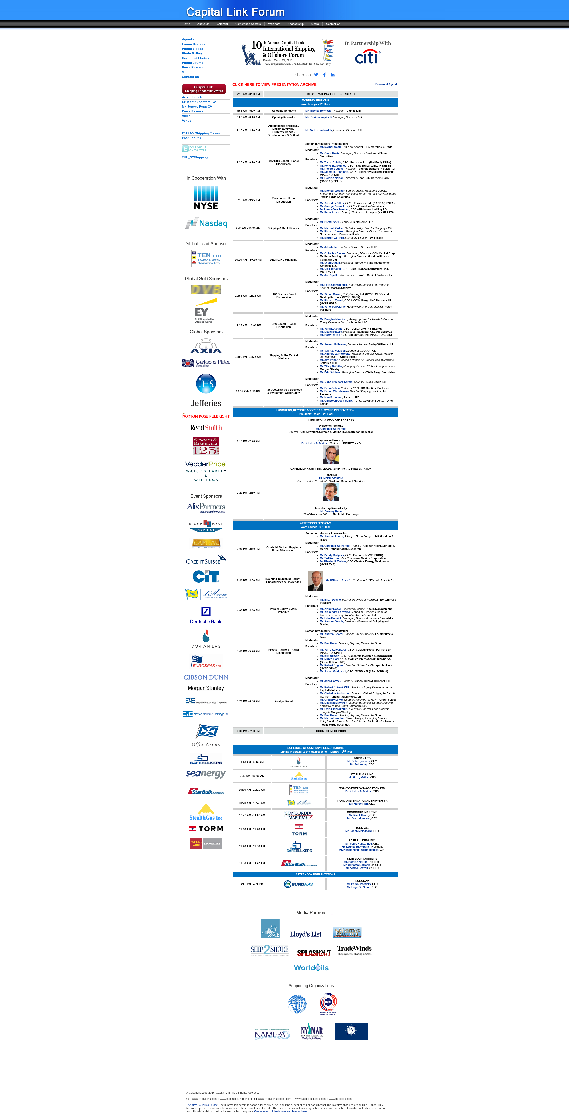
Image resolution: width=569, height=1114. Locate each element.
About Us (203, 24)
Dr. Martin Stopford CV (199, 102)
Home (186, 24)
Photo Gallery (192, 53)
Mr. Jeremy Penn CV (197, 106)
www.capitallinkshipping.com (237, 1098)
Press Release (192, 67)
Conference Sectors (248, 24)
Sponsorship (296, 24)
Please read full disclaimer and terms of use (280, 1111)
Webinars (274, 24)
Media (315, 24)
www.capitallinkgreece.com (274, 1098)
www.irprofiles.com (340, 1098)
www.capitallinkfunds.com (310, 1098)
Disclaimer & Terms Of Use (202, 1105)
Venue (186, 72)
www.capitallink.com (204, 1098)
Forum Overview (194, 44)
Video (186, 116)
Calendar (222, 24)
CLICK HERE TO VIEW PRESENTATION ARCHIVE (274, 84)
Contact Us (333, 24)
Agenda (188, 39)
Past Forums (191, 138)
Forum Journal (193, 62)
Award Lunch (192, 97)
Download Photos (195, 58)
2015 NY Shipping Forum (201, 133)
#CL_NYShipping (195, 157)
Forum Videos (192, 48)
